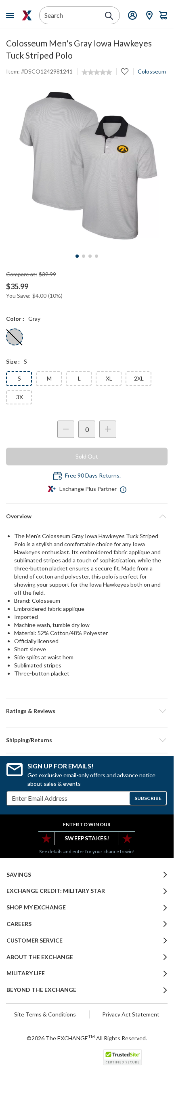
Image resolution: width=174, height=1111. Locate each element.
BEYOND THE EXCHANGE (41, 990)
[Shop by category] (11, 15)
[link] (97, 72)
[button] (87, 711)
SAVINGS (18, 874)
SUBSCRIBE (147, 798)
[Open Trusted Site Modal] (122, 1057)
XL (109, 378)
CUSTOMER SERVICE (34, 940)
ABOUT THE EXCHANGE (39, 957)
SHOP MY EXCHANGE (36, 907)
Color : (15, 318)
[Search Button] (109, 16)
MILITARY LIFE (25, 973)
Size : (13, 361)
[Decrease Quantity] (65, 429)
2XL (139, 378)
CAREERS (18, 924)
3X (19, 396)
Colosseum (152, 71)
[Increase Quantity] (107, 429)
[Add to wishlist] (125, 71)
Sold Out (86, 456)
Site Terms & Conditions (45, 1014)
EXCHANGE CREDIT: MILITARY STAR (55, 891)
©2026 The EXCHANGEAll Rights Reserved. (87, 1038)
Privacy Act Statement (130, 1014)
